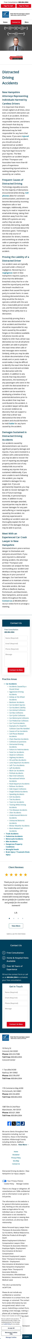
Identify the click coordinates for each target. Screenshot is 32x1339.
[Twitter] (14, 1124)
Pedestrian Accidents (14, 836)
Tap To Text (24, 6)
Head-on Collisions (16, 755)
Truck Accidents (12, 834)
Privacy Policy (16, 1158)
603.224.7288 (14, 1054)
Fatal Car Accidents (16, 752)
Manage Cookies (22, 1184)
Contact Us (16, 22)
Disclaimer (16, 1155)
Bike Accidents (11, 841)
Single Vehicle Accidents (18, 791)
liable (11, 423)
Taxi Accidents (14, 799)
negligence (7, 273)
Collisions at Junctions (17, 742)
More (27, 22)
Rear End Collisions (16, 776)
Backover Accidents (16, 702)
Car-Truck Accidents (17, 723)
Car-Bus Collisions (16, 713)
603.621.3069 (14, 1112)
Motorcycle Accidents (14, 839)
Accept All (11, 1328)
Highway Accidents (16, 757)
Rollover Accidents (16, 786)
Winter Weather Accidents (19, 826)
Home (5, 22)
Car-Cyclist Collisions (17, 715)
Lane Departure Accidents (19, 763)
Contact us (7, 601)
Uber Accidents (15, 812)
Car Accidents (11, 684)
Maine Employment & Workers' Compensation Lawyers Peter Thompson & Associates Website (14, 1243)
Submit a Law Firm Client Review (16, 934)
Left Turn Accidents (16, 765)
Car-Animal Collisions (17, 710)
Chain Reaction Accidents (19, 739)
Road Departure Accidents (19, 784)
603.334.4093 (14, 1094)
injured (25, 136)
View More (16, 926)
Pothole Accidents (16, 773)
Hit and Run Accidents (17, 760)
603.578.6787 (14, 1075)
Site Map (16, 1161)
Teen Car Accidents (16, 802)
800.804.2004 (16, 1057)
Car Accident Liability (17, 707)
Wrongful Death (12, 849)
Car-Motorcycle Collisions (19, 718)
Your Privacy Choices (15, 1181)
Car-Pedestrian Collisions (18, 721)
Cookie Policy (9, 1184)
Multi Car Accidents (16, 770)
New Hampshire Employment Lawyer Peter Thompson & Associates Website (13, 1269)
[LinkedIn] (18, 1124)
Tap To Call (8, 6)
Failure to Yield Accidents (19, 749)
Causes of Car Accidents (18, 731)
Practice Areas (9, 679)
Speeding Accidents (16, 794)
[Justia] (23, 1124)
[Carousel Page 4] (22, 918)
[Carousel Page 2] (14, 918)
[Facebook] (9, 1124)
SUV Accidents (14, 797)
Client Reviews (16, 867)
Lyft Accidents (14, 768)
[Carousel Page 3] (18, 918)
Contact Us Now (16, 670)
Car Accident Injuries (17, 705)
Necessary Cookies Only (11, 1333)
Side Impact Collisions (17, 789)
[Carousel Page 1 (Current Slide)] (9, 918)
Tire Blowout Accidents (18, 810)
